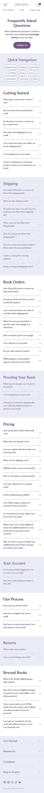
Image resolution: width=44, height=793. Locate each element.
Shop (21, 10)
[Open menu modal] (5, 4)
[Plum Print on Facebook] (4, 783)
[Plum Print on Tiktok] (16, 783)
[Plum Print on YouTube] (19, 783)
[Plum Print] (22, 4)
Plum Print (20, 788)
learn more (34, 10)
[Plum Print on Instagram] (12, 783)
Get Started (8, 10)
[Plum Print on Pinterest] (8, 783)
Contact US (22, 45)
